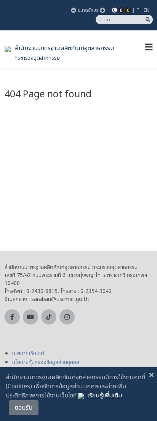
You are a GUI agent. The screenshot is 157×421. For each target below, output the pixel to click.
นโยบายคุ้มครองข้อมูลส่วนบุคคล (45, 362)
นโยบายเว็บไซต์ (28, 354)
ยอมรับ (23, 407)
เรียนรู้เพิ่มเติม (104, 395)
